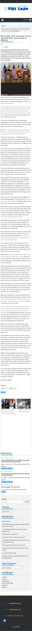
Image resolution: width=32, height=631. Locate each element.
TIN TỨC (4, 577)
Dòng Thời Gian (6, 521)
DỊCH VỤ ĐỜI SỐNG (7, 583)
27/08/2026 (5, 458)
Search (4, 499)
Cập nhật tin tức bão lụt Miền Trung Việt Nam (24, 410)
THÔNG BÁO (5, 581)
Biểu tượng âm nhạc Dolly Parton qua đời (13, 545)
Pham (3, 44)
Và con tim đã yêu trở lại (9, 553)
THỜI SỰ (3, 392)
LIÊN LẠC (4, 587)
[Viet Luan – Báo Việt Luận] (2, 20)
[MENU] (30, 20)
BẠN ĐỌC (4, 585)
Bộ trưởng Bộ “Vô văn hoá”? (10, 534)
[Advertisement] (16, 433)
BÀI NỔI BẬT (4, 468)
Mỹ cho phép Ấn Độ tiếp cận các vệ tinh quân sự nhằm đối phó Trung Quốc (8, 411)
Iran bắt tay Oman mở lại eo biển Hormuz (13, 537)
